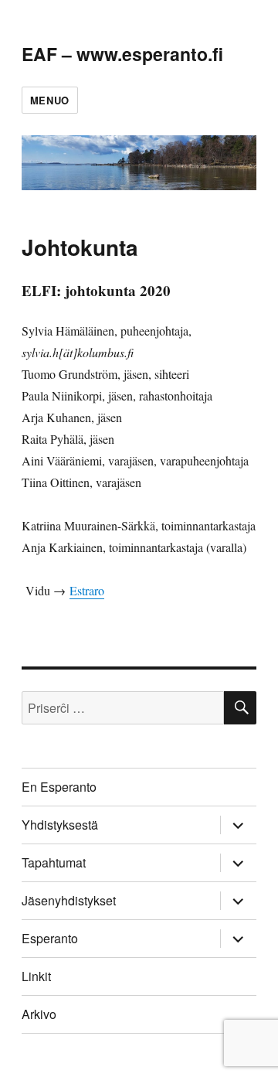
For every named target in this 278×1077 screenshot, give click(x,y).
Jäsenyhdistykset (69, 900)
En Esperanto (59, 787)
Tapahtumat (54, 862)
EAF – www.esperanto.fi (122, 53)
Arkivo (39, 1014)
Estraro (87, 590)
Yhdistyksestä (60, 824)
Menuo (50, 100)
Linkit (36, 976)
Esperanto (50, 938)
